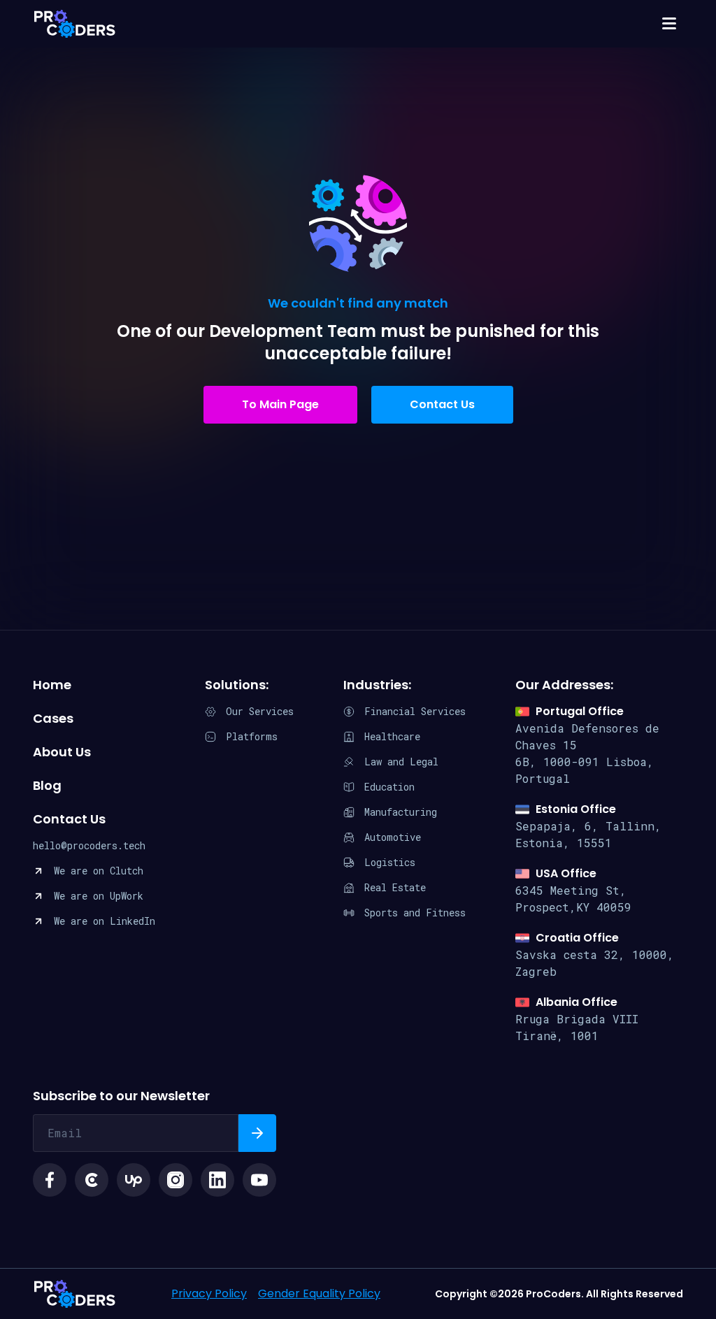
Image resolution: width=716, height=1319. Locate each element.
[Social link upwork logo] (133, 1180)
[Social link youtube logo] (259, 1180)
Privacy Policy (209, 1293)
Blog (47, 785)
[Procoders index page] (75, 24)
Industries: (377, 684)
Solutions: (236, 684)
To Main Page (280, 404)
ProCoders (75, 1294)
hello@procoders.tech (89, 845)
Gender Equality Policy (319, 1293)
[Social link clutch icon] (91, 1180)
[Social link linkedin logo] (217, 1180)
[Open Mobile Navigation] (669, 24)
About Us (62, 752)
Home (52, 684)
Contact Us (442, 404)
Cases (53, 718)
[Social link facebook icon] (49, 1180)
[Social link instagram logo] (175, 1180)
